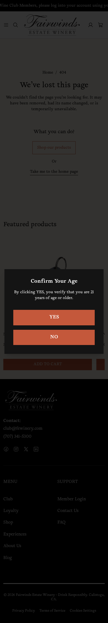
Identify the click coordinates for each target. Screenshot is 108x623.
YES (54, 317)
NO (54, 337)
